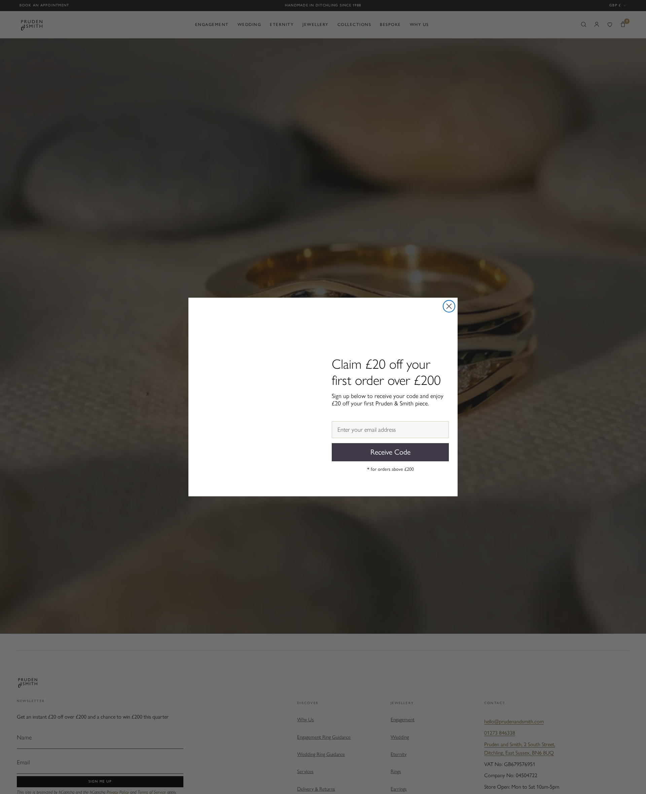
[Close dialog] (449, 306)
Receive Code (390, 452)
